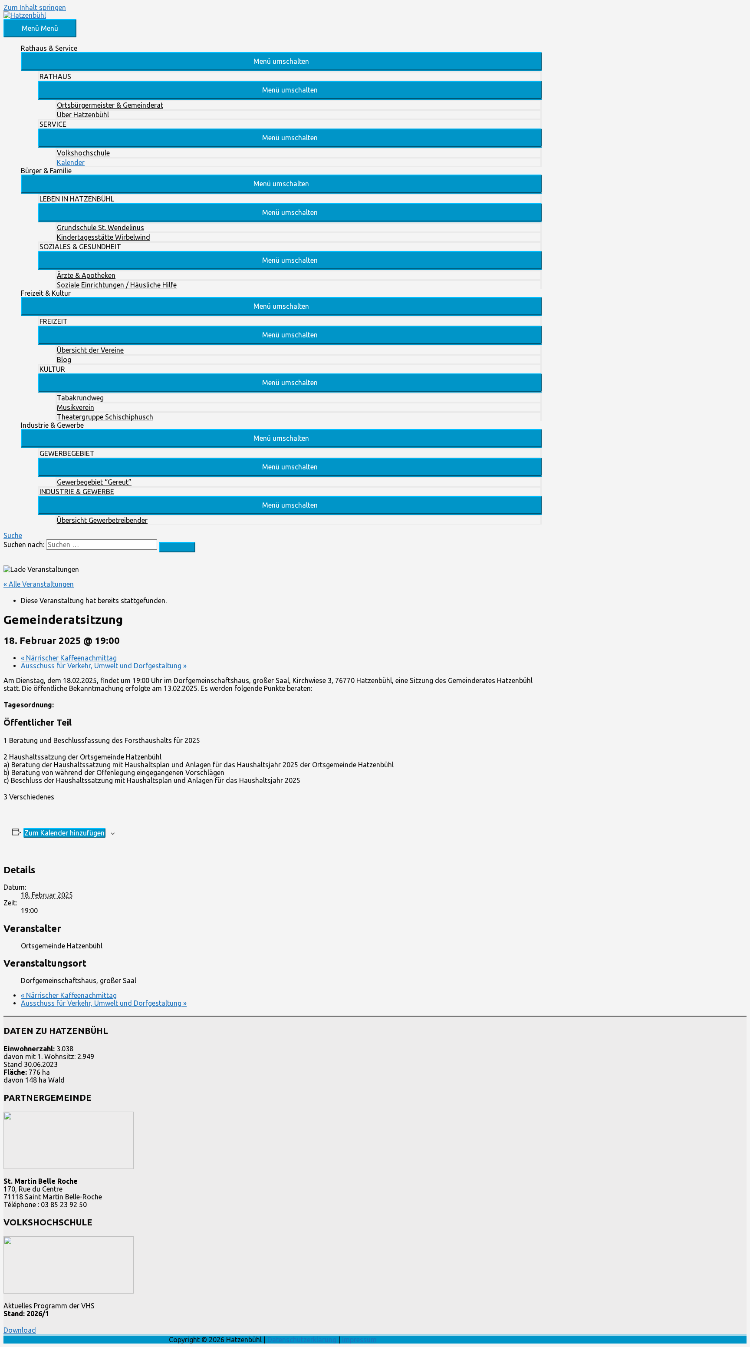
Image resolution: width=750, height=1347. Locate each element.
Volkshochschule (83, 153)
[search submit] (177, 547)
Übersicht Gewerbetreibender (102, 520)
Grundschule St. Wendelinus (100, 227)
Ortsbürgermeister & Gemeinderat (110, 105)
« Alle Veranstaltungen (38, 584)
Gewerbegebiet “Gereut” (94, 482)
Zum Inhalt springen (34, 7)
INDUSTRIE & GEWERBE (76, 491)
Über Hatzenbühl (83, 115)
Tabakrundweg (80, 398)
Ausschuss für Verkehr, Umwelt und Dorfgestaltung (104, 666)
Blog (64, 359)
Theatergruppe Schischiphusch (105, 417)
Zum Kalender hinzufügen (64, 833)
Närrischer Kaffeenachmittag (69, 658)
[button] (281, 61)
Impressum (359, 1340)
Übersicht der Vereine (90, 350)
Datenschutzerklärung (301, 1340)
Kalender (71, 162)
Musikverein (75, 407)
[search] (101, 544)
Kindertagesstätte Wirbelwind (103, 237)
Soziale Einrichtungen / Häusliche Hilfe (117, 285)
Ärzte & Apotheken (86, 275)
